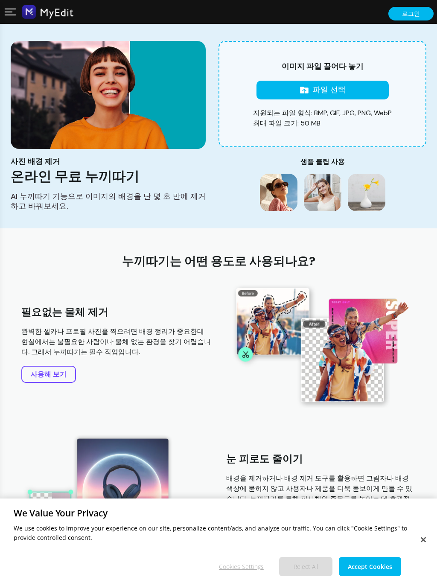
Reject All (306, 567)
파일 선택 (329, 90)
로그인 (411, 13)
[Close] (423, 540)
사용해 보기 (49, 374)
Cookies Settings (241, 567)
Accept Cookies (370, 567)
